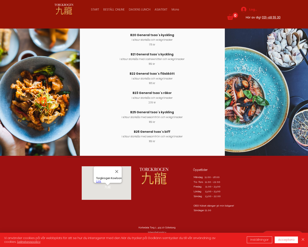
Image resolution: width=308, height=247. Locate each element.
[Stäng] (302, 240)
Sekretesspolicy (28, 242)
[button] (161, 9)
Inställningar (259, 240)
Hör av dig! (263, 17)
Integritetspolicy (157, 232)
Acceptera (286, 240)
